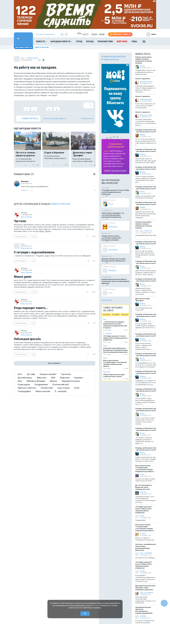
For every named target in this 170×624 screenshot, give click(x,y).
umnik (142, 516)
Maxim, (121, 158)
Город (79, 41)
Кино (20, 381)
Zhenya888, (107, 164)
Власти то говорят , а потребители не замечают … (145, 539)
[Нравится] (19, 107)
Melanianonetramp (146, 82)
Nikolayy (142, 154)
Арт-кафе (31, 374)
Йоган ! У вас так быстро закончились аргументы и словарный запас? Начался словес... (145, 254)
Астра (142, 474)
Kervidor (142, 571)
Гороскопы (66, 374)
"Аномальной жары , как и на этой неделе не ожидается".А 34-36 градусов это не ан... (145, 499)
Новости (40, 41)
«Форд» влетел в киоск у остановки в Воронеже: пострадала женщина (111, 238)
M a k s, (122, 164)
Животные (41, 377)
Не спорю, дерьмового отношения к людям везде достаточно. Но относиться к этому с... (145, 122)
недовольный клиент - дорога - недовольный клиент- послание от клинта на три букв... (145, 291)
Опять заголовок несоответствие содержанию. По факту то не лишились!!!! (145, 600)
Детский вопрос (25, 377)
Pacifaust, (106, 158)
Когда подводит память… (31, 308)
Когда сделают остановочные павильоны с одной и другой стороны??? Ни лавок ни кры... (145, 578)
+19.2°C (85, 34)
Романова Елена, (109, 153)
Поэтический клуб (60, 384)
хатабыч (143, 533)
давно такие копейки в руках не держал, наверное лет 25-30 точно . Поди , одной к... (145, 273)
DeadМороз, (114, 158)
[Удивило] (42, 107)
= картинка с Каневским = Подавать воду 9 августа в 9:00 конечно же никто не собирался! (52, 256)
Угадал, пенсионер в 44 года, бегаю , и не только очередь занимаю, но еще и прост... (145, 459)
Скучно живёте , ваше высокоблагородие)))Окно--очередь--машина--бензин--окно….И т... (145, 401)
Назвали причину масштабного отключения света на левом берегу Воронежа (115, 281)
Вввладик (25, 181)
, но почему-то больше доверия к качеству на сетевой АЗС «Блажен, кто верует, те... (144, 441)
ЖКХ (53, 377)
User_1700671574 (146, 231)
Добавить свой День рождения (115, 170)
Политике (95, 605)
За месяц (124, 314)
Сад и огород (63, 387)
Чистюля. (20, 221)
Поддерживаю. (140, 520)
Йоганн (110, 204)
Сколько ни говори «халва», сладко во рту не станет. (145, 480)
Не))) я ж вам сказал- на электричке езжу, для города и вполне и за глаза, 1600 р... (145, 161)
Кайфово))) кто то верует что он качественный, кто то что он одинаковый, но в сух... (145, 383)
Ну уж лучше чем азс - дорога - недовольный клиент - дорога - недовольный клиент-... (143, 346)
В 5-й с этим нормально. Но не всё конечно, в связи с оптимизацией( (145, 106)
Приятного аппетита (27, 387)
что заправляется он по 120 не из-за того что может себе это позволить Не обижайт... (145, 365)
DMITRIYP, (113, 151)
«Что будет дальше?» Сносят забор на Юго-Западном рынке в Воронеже (115, 192)
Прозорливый (113, 250)
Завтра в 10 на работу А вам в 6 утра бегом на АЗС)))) (145, 197)
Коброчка (143, 492)
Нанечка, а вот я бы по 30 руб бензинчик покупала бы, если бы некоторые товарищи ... (145, 215)
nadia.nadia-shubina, (110, 166)
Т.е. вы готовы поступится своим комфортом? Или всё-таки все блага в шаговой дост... (145, 179)
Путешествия (47, 387)
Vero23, (118, 161)
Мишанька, (112, 161)
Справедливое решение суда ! (145, 236)
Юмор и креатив (42, 47)
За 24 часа (106, 314)
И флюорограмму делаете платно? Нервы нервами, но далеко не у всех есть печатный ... (145, 89)
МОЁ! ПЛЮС (122, 41)
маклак (120, 166)
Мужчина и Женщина (36, 381)
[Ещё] (144, 42)
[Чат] (164, 603)
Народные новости (61, 41)
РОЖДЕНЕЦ (112, 270)
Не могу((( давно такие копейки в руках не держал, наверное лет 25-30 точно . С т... (145, 327)
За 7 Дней (115, 314)
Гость (110, 293)
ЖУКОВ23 (143, 616)
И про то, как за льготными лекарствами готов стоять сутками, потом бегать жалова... (145, 421)
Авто (20, 374)
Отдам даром (24, 384)
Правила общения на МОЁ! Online (115, 56)
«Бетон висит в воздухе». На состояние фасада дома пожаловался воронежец (113, 215)
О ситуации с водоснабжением (34, 252)
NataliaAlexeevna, (115, 156)
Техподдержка (24, 391)
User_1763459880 (146, 553)
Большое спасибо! (48, 374)
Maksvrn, (120, 151)
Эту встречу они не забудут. (145, 558)
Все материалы (107, 300)
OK (85, 613)
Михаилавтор (113, 227)
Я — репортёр (60, 391)
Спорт (76, 387)
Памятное (106, 372)
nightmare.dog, (121, 153)
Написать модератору (111, 59)
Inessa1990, (115, 164)
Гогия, (105, 161)
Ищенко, (106, 156)
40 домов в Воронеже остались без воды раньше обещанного (114, 260)
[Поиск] (152, 41)
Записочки (64, 377)
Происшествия (105, 41)
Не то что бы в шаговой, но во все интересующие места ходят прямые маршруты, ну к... (145, 142)
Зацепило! (78, 377)
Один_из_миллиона (146, 592)
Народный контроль (71, 381)
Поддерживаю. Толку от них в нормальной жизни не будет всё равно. (145, 72)
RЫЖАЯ (142, 135)
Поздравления (41, 384)
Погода (90, 41)
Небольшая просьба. (28, 339)
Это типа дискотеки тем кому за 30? (143, 309)
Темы (134, 41)
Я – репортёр (107, 333)
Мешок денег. (23, 277)
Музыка (53, 381)
